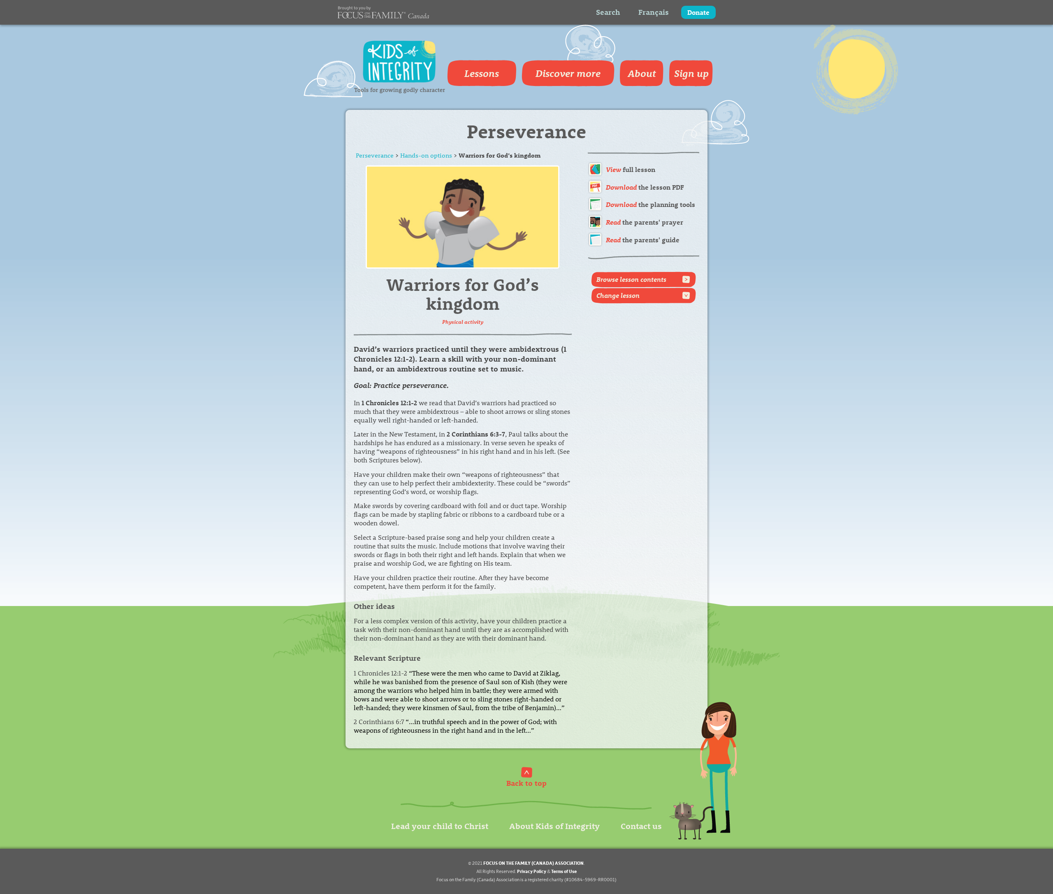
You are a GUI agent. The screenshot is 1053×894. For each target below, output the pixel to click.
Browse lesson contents (631, 279)
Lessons (481, 73)
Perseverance (375, 155)
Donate (698, 12)
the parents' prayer (644, 222)
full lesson (630, 169)
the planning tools (650, 204)
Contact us (641, 825)
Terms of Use (564, 871)
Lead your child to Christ (439, 825)
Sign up (691, 73)
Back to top (526, 782)
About (642, 73)
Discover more (568, 73)
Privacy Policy (531, 871)
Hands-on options (426, 155)
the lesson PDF (645, 187)
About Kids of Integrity (554, 825)
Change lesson (618, 295)
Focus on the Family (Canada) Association (533, 863)
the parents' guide (643, 239)
